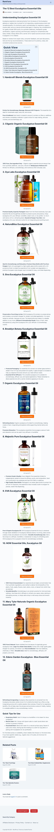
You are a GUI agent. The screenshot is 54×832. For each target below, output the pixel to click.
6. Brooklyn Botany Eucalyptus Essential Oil (16, 60)
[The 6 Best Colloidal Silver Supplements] (39, 754)
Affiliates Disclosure (8, 822)
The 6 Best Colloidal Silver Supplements (39, 763)
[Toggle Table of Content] (35, 47)
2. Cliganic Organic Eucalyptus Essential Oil (16, 52)
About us (35, 822)
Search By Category (9, 817)
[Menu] (50, 2)
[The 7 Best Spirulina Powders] (14, 774)
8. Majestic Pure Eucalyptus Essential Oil (15, 64)
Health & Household (28, 12)
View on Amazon (27, 103)
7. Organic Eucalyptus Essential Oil (13, 62)
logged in (13, 796)
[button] (22, 811)
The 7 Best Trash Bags (9, 763)
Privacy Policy (20, 822)
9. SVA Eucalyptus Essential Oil (12, 66)
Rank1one (7, 1)
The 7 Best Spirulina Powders (11, 783)
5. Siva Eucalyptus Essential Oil (12, 58)
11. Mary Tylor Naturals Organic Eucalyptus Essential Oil (20, 70)
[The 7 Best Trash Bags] (14, 754)
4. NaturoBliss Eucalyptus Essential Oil (15, 56)
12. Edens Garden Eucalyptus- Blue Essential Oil (18, 72)
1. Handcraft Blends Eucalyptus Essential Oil (16, 50)
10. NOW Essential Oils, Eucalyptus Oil (15, 68)
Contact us (28, 822)
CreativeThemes (28, 829)
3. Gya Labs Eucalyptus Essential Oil (14, 54)
